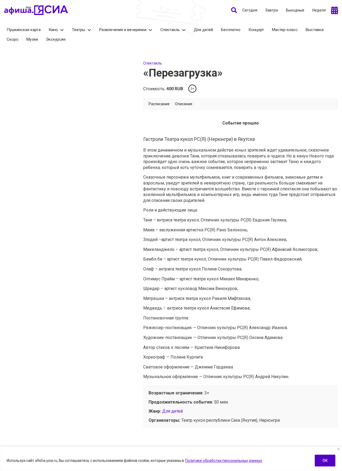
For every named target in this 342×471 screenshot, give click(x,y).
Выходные (295, 10)
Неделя (319, 10)
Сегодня (249, 10)
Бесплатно (230, 29)
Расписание (159, 104)
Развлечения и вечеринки (122, 29)
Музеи (32, 39)
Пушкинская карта (24, 29)
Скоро (12, 39)
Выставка (315, 29)
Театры (78, 29)
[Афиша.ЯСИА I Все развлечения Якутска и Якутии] (36, 10)
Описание (183, 104)
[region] (171, 459)
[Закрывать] (338, 449)
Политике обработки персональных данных (223, 460)
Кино (53, 29)
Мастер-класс (285, 29)
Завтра (271, 10)
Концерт (256, 29)
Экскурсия (55, 39)
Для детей (203, 29)
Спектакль (170, 29)
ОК (325, 460)
